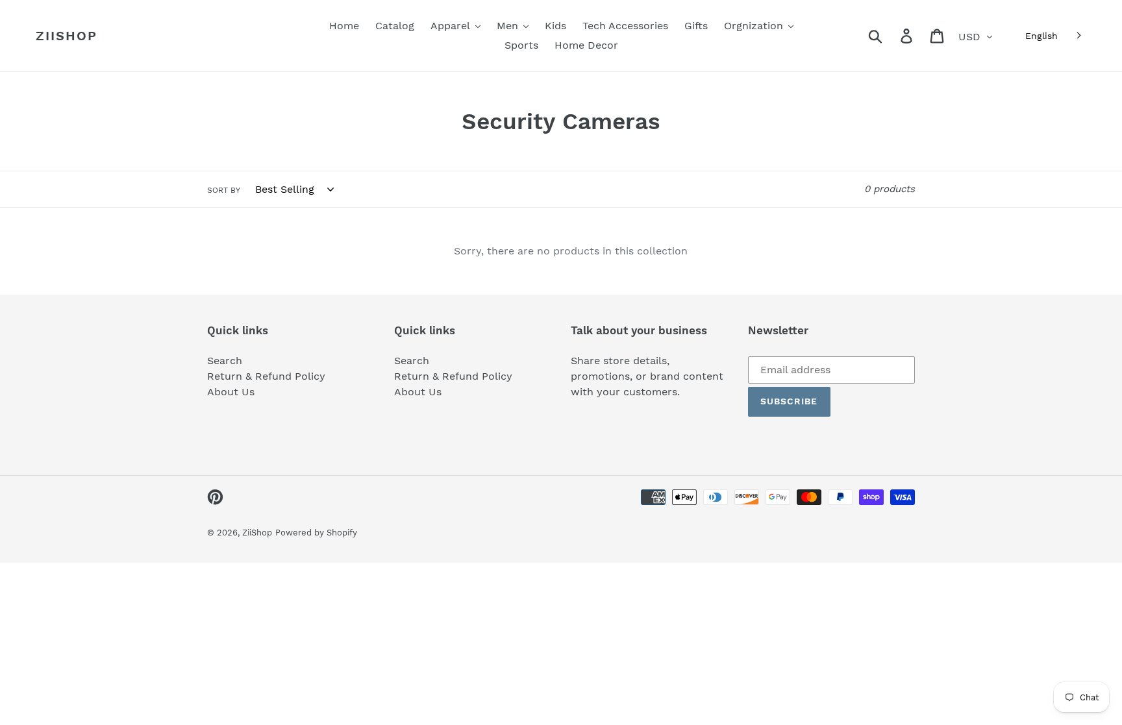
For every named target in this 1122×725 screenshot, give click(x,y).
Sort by (223, 190)
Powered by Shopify (316, 532)
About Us (231, 392)
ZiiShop (66, 35)
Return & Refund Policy (266, 376)
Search (224, 360)
